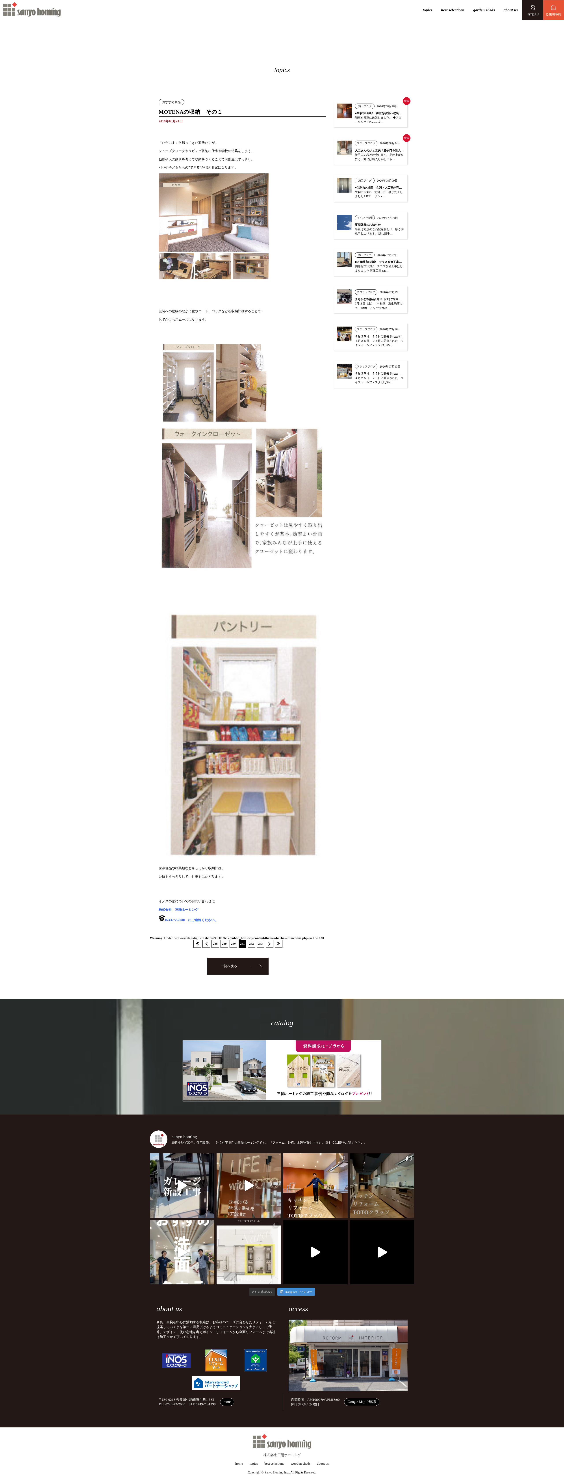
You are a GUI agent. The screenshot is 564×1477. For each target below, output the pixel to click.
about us (511, 10)
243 (260, 943)
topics (427, 10)
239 (224, 943)
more (227, 1402)
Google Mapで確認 (362, 1402)
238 (215, 943)
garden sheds (484, 10)
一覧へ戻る (229, 966)
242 (251, 943)
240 (233, 943)
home (239, 1463)
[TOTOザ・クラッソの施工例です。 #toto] (315, 1185)
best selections (452, 10)
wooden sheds (300, 1463)
